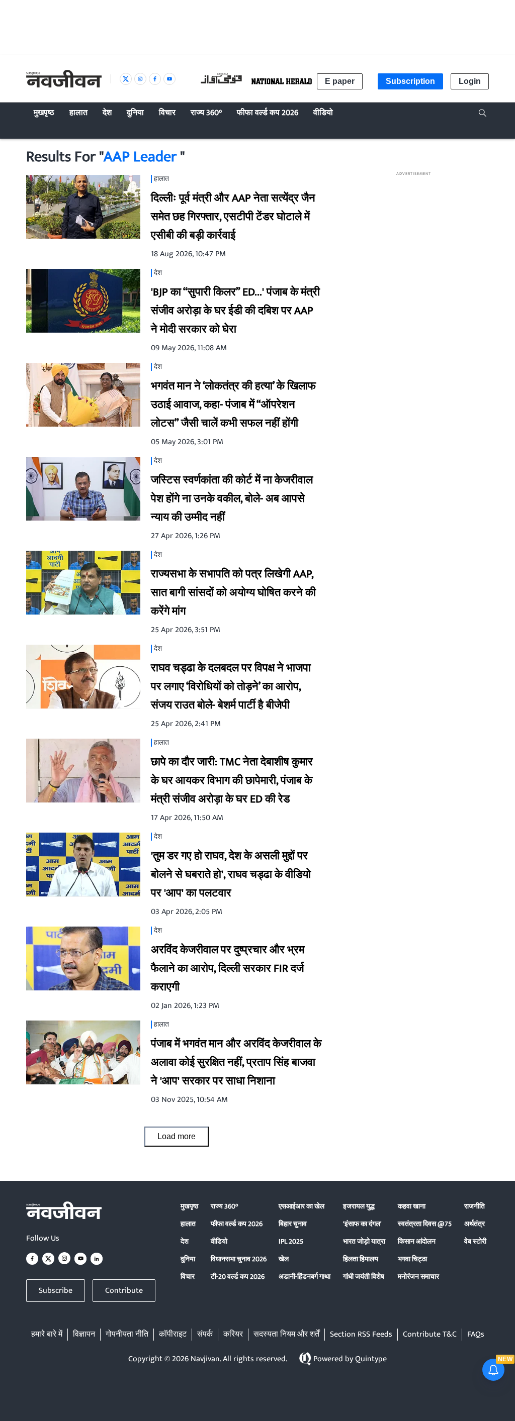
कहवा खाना (411, 1206)
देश (185, 1241)
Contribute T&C (430, 1335)
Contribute (124, 1290)
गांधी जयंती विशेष (363, 1276)
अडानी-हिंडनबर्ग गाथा (304, 1276)
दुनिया (188, 1259)
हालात (188, 1224)
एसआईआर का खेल (301, 1206)
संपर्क (205, 1335)
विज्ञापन (84, 1335)
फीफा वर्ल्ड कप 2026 (237, 1224)
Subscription (410, 81)
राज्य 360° (224, 1206)
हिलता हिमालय (360, 1259)
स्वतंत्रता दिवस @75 (425, 1224)
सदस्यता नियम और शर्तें (286, 1335)
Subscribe (55, 1290)
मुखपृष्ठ (189, 1206)
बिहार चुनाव (293, 1224)
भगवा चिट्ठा (412, 1259)
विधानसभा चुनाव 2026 (239, 1259)
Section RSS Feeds (361, 1335)
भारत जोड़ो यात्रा (364, 1241)
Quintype (371, 1359)
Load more (176, 1136)
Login (470, 81)
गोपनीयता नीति (127, 1335)
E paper (340, 81)
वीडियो (219, 1241)
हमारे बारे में (46, 1335)
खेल (284, 1259)
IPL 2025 (291, 1241)
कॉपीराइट (173, 1335)
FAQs (475, 1335)
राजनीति (474, 1206)
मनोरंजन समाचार (418, 1276)
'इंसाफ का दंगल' (362, 1224)
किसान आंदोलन (417, 1241)
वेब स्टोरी (475, 1241)
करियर (233, 1335)
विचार (188, 1276)
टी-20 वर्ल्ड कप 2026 (238, 1276)
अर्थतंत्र (474, 1224)
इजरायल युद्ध (359, 1206)
